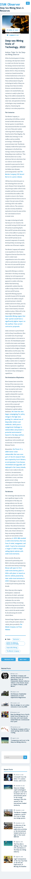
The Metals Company (12, 651)
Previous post (9, 660)
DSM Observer (10, 4)
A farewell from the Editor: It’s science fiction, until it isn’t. (20, 779)
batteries (16, 639)
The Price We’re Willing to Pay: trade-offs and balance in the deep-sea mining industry (20, 848)
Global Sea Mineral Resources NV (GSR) (12, 643)
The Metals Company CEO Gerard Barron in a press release (14, 174)
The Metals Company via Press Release (13, 627)
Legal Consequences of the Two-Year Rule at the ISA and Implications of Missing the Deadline (20, 863)
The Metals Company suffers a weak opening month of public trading (20, 731)
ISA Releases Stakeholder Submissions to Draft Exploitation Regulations (18, 696)
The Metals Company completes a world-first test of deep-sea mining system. (20, 815)
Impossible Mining (11, 648)
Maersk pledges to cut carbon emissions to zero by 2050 (20, 706)
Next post (23, 660)
